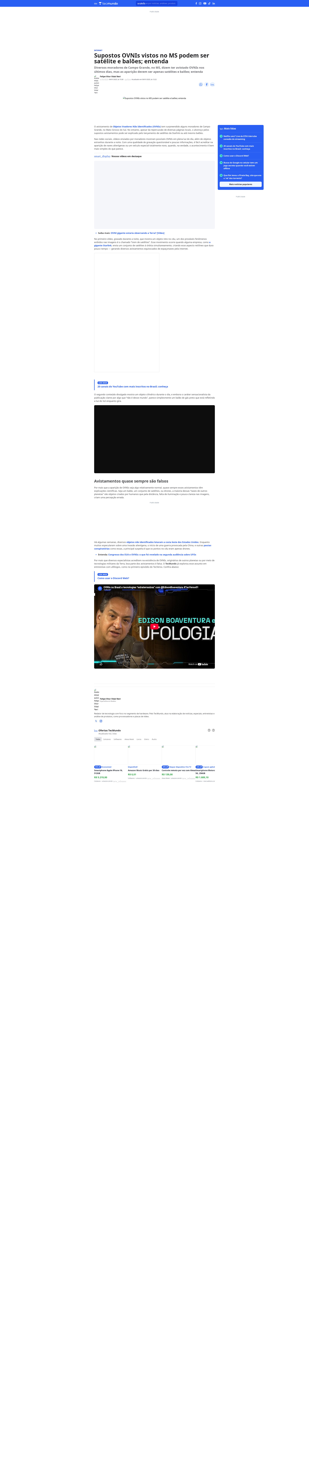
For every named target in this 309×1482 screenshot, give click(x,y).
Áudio (154, 739)
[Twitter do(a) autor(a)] (96, 721)
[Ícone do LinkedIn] (214, 3)
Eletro (146, 739)
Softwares (118, 739)
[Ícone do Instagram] (200, 3)
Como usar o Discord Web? (113, 578)
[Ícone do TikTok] (209, 3)
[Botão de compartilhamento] (200, 84)
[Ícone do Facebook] (196, 3)
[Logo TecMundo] (108, 3)
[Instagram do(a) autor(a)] (101, 721)
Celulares (107, 739)
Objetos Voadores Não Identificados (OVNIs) (137, 126)
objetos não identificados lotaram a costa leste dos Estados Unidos (162, 542)
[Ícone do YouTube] (204, 3)
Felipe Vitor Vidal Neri (110, 76)
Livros (139, 739)
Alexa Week (129, 739)
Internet (98, 50)
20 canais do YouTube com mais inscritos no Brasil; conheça (133, 386)
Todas (98, 739)
